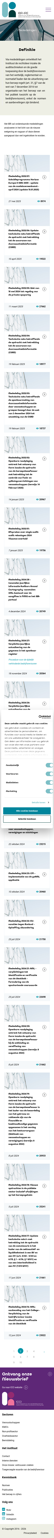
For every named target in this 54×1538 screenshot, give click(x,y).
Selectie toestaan (27, 819)
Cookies (44, 1533)
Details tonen (38, 802)
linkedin (10, 1514)
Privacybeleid (30, 1533)
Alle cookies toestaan (27, 810)
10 (20, 1362)
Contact (6, 1456)
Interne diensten (10, 1460)
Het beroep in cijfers (11, 1494)
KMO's (5, 1427)
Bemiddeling (8, 1440)
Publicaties (7, 1489)
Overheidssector (10, 1436)
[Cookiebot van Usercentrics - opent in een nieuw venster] (39, 717)
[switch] (50, 774)
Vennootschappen (11, 1422)
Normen (6, 1485)
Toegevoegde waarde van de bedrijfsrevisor (23, 1469)
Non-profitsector (10, 1431)
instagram (11, 1519)
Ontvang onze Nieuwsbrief (17, 1376)
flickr (8, 1510)
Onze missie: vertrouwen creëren (18, 1465)
